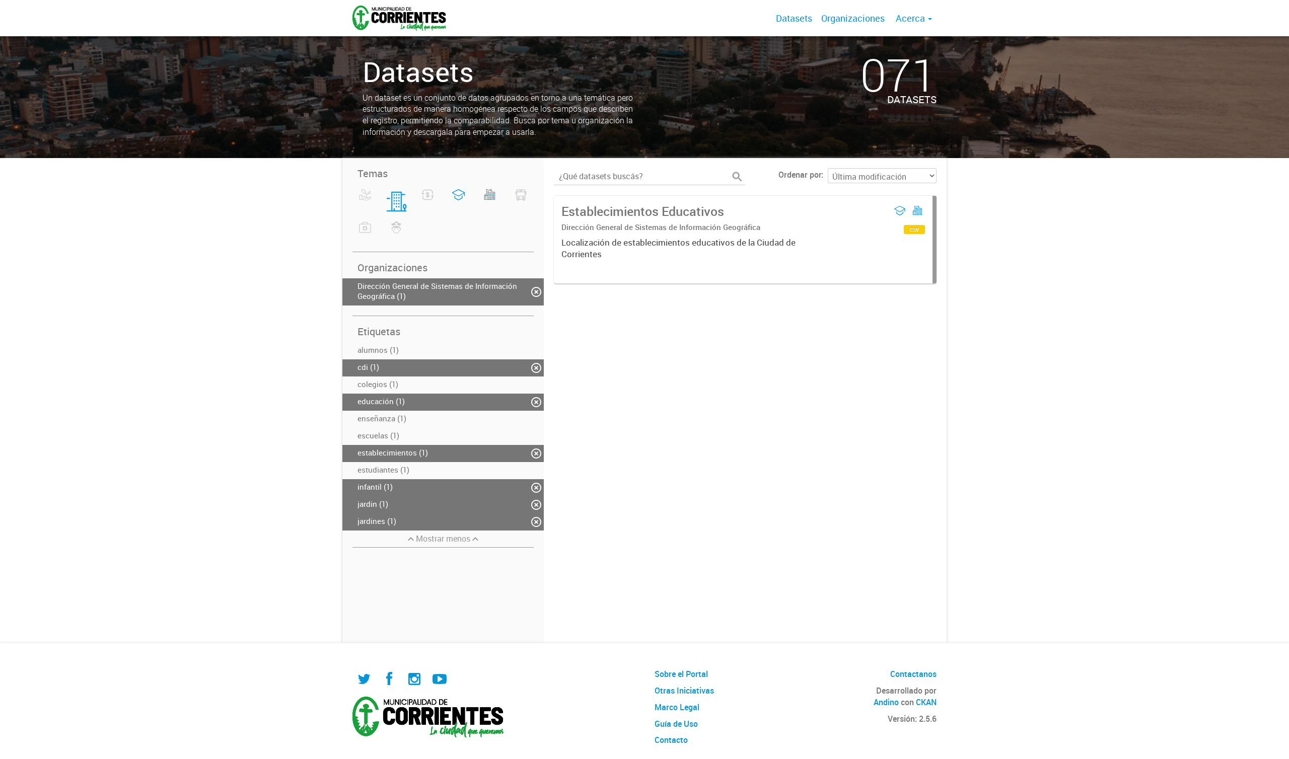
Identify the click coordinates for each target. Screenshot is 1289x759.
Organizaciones (853, 18)
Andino (886, 702)
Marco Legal (677, 707)
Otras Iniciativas (684, 690)
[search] (737, 176)
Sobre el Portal (681, 673)
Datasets (794, 18)
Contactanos (913, 673)
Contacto (671, 739)
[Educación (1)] (458, 200)
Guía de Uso (676, 723)
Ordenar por (799, 175)
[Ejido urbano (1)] (489, 200)
